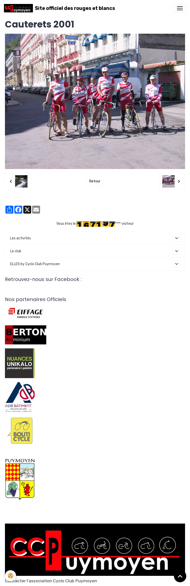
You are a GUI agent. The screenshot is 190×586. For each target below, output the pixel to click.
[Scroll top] (180, 576)
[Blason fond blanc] (20, 479)
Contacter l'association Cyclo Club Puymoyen (51, 580)
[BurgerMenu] (180, 8)
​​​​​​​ (20, 430)
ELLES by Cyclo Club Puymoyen (35, 264)
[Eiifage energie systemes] (25, 313)
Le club (15, 251)
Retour (94, 181)
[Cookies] (10, 575)
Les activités (20, 238)
